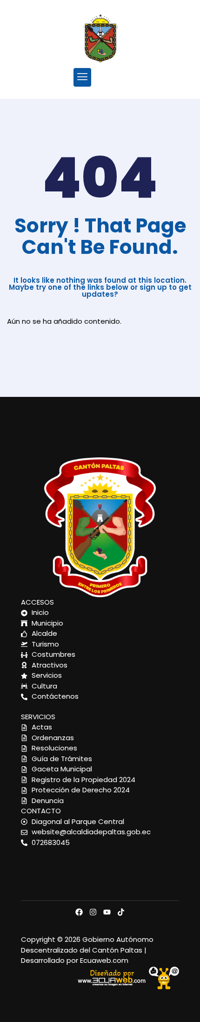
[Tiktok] (121, 912)
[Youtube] (107, 912)
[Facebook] (79, 912)
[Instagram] (93, 912)
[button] (82, 77)
